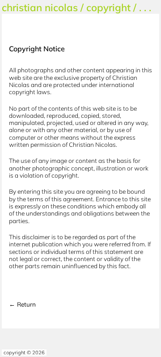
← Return (22, 304)
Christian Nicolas (40, 7)
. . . (145, 7)
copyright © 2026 (24, 352)
